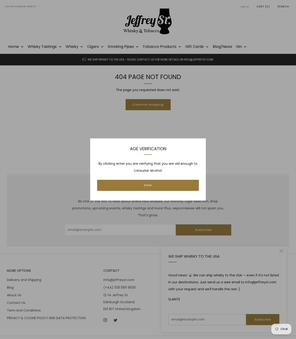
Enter (148, 185)
